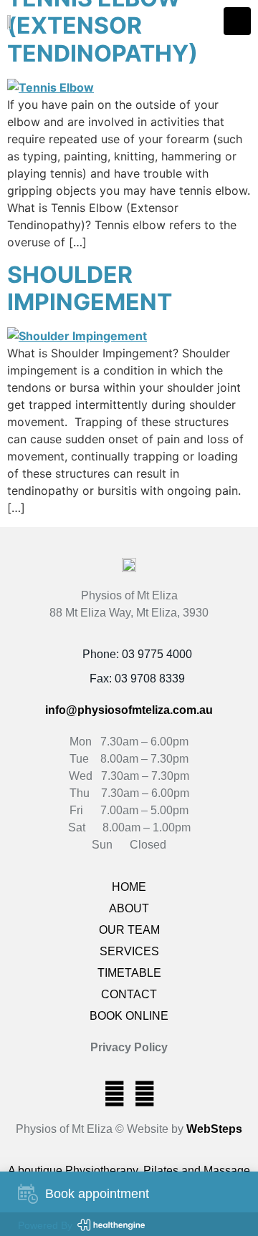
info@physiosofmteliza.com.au (129, 710)
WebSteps (214, 1129)
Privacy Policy (129, 1047)
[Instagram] (144, 1093)
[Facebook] (114, 1093)
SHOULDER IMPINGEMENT (89, 288)
